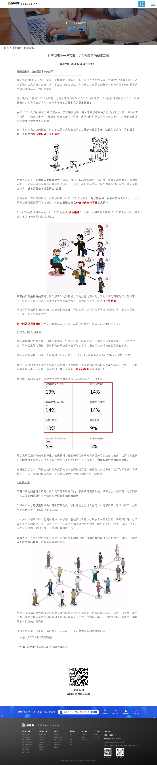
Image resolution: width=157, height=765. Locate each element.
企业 (71, 737)
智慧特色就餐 (25, 752)
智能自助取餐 (25, 749)
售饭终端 (56, 734)
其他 (71, 744)
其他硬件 (56, 747)
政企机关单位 (42, 734)
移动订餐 (96, 737)
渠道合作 (84, 737)
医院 (71, 742)
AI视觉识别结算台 (58, 737)
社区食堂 (41, 744)
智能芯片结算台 (58, 739)
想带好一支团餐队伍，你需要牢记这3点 (47, 646)
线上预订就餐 (25, 737)
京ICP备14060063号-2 (90, 761)
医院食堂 (41, 737)
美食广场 (41, 749)
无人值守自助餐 (26, 747)
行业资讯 (29, 47)
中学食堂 (41, 739)
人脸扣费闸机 (57, 742)
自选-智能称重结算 (27, 744)
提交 (94, 712)
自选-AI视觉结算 (26, 739)
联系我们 (84, 739)
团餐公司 (41, 747)
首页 (6, 47)
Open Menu (153, 4)
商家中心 (96, 734)
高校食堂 (41, 742)
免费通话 (141, 3)
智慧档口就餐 (25, 734)
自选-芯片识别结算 (27, 742)
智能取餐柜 (57, 744)
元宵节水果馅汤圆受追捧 (40, 637)
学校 (71, 739)
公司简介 (84, 734)
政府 (71, 734)
